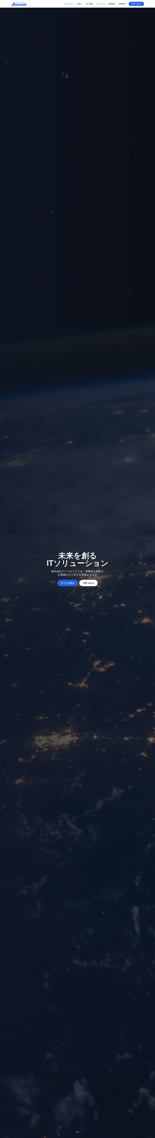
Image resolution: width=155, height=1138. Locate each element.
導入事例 (89, 4)
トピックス (100, 4)
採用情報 (111, 4)
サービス (68, 4)
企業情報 (121, 4)
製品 (79, 4)
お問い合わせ (136, 4)
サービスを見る (67, 583)
